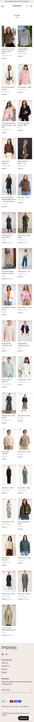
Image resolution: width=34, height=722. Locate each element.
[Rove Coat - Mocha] (25, 581)
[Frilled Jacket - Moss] (25, 545)
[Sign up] (31, 690)
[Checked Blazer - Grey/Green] (25, 36)
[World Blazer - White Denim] (9, 294)
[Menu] (3, 6)
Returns (4, 672)
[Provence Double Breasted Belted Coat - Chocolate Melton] (9, 184)
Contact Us (5, 666)
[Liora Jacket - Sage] (25, 475)
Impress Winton (10, 713)
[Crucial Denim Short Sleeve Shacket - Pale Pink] (9, 110)
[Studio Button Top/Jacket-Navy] (25, 331)
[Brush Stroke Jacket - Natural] (9, 74)
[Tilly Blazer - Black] (9, 475)
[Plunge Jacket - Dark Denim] (9, 403)
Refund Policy (6, 706)
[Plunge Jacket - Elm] (25, 367)
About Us (5, 663)
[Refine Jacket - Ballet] (25, 74)
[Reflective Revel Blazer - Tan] (25, 148)
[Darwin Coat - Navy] (9, 581)
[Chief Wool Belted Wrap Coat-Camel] (9, 258)
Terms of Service (24, 706)
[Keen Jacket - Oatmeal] (9, 545)
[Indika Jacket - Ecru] (25, 258)
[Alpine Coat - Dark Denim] (25, 222)
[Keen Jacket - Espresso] (9, 148)
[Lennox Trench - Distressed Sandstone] (9, 615)
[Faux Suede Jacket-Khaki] (25, 509)
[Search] (27, 6)
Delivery (4, 669)
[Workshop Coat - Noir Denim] (9, 222)
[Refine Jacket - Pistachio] (9, 367)
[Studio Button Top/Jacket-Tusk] (9, 331)
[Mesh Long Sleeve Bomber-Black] (25, 110)
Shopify (18, 713)
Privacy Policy (14, 706)
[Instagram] (6, 654)
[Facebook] (2, 654)
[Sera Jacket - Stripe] (25, 439)
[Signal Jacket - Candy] (25, 294)
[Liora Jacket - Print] (9, 509)
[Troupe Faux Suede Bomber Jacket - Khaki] (9, 36)
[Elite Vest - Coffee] (25, 184)
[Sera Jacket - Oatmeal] (9, 439)
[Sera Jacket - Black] (25, 403)
